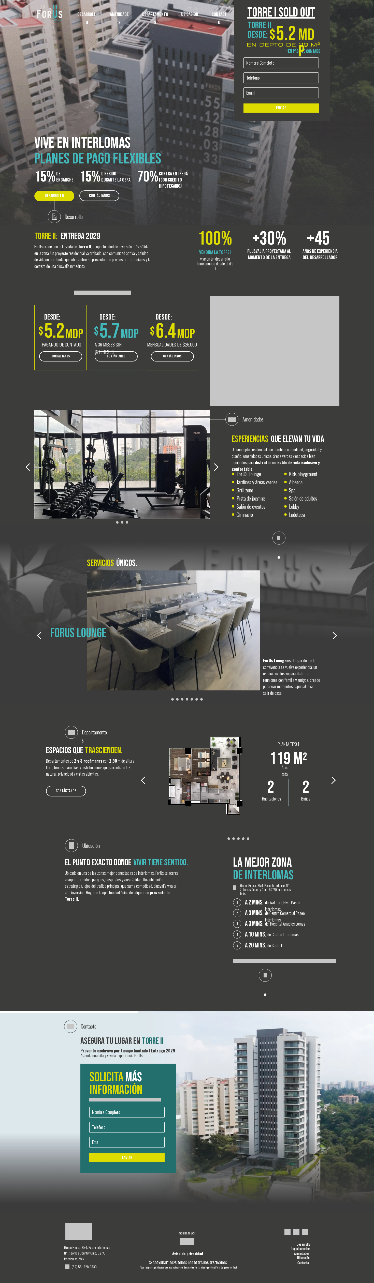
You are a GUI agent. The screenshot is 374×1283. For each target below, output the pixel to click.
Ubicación (303, 1257)
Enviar (281, 108)
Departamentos (300, 1248)
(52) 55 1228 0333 (84, 1266)
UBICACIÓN (189, 14)
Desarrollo (303, 1244)
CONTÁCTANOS (99, 195)
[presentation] (29, 467)
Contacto (303, 1262)
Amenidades (301, 1253)
